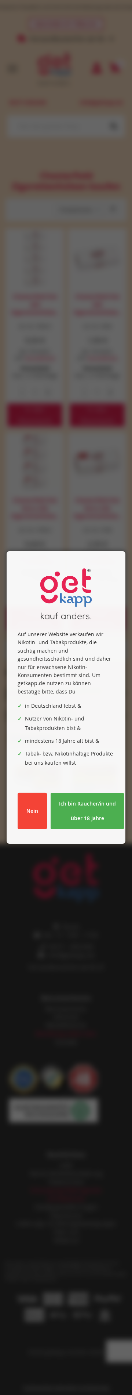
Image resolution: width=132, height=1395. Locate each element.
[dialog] (66, 697)
